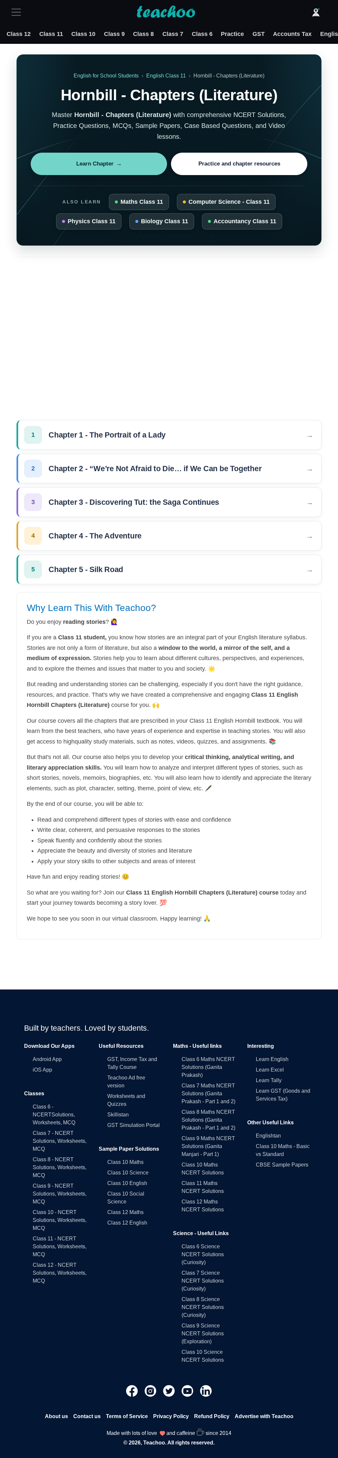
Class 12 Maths (125, 1212)
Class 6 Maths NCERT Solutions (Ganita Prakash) (208, 1067)
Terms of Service (127, 1416)
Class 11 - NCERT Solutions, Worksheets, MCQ (59, 1246)
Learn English (272, 1059)
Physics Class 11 (92, 221)
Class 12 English (127, 1223)
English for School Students (106, 75)
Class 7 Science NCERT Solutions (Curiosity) (203, 1280)
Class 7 (172, 34)
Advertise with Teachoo (264, 1416)
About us (56, 1416)
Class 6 (202, 34)
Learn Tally (269, 1080)
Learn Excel (270, 1070)
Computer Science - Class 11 (229, 201)
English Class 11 (166, 75)
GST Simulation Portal (133, 1125)
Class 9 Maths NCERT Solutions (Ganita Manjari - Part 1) (208, 1146)
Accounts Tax (292, 34)
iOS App (42, 1070)
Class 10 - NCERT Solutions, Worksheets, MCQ (59, 1220)
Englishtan (268, 1136)
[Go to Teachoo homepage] (165, 12)
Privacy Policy (171, 1416)
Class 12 (19, 34)
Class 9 (114, 34)
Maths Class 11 (141, 201)
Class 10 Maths (125, 1162)
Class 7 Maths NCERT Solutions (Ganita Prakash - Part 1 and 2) (208, 1093)
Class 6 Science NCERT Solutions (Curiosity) (203, 1254)
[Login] (316, 12)
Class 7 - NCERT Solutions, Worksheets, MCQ (59, 1141)
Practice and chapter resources (239, 164)
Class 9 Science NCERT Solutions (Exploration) (203, 1333)
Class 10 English (127, 1183)
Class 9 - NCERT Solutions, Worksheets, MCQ (59, 1193)
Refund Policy (211, 1416)
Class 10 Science (128, 1172)
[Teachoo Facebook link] (132, 1390)
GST (259, 34)
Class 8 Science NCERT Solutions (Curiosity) (203, 1307)
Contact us (87, 1416)
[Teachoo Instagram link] (151, 1390)
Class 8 (143, 34)
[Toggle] (18, 12)
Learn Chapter (99, 164)
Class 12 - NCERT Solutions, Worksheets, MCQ (59, 1273)
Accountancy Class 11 (245, 221)
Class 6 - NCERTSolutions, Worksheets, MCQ (54, 1114)
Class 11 (51, 34)
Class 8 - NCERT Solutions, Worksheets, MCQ (59, 1167)
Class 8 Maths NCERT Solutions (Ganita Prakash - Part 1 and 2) (208, 1120)
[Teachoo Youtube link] (188, 1390)
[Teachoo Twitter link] (169, 1390)
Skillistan (118, 1114)
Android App (47, 1059)
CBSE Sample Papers (282, 1165)
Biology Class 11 (164, 221)
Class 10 (83, 34)
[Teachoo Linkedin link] (206, 1390)
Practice (232, 34)
